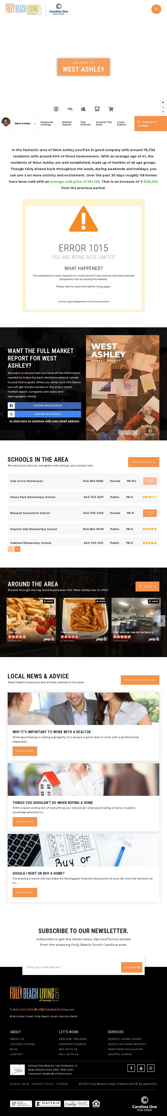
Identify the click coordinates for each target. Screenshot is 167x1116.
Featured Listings (47, 123)
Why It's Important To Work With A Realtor (52, 732)
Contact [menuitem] (16, 1054)
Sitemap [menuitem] (62, 1084)
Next (161, 621)
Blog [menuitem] (14, 1049)
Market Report (67, 123)
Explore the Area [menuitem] (73, 1039)
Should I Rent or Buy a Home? (39, 873)
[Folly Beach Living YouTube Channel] (141, 1068)
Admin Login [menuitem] (19, 1084)
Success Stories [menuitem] (22, 1044)
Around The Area (104, 123)
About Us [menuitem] (17, 1039)
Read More (24, 751)
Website (150, 513)
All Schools (141, 462)
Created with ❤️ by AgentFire (136, 1083)
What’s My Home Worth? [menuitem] (127, 1044)
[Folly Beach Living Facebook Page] (131, 1068)
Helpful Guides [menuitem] (120, 1054)
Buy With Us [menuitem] (68, 1049)
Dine (147, 586)
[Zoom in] (163, 102)
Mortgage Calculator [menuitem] (125, 1049)
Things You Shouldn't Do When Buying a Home (53, 803)
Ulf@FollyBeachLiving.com (56, 1009)
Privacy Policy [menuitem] (42, 1084)
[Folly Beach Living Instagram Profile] (150, 1068)
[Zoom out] (163, 107)
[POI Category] (56, 109)
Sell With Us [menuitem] (69, 1054)
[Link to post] (83, 709)
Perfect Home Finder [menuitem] (124, 1039)
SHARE (49, 601)
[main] (83, 468)
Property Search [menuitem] (72, 1044)
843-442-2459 (22, 1009)
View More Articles (140, 679)
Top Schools (85, 123)
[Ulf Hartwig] (6, 122)
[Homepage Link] (37, 9)
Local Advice (121, 123)
